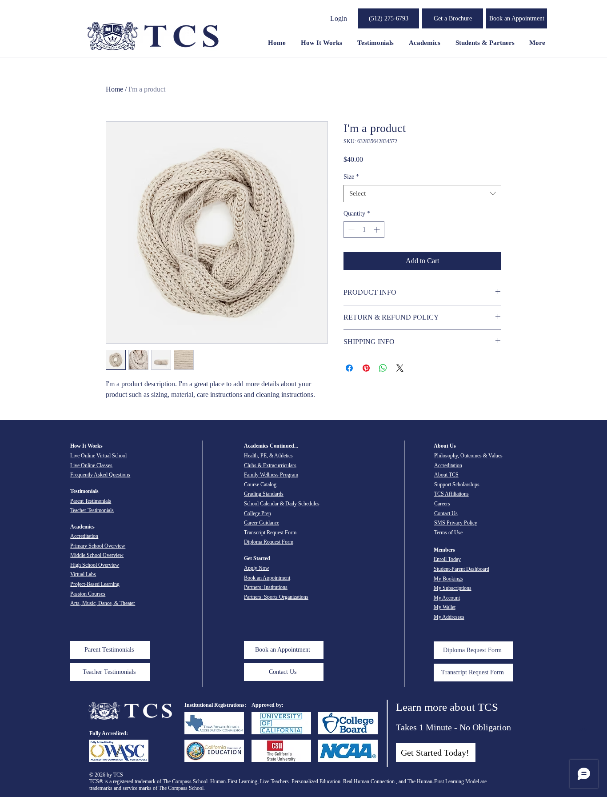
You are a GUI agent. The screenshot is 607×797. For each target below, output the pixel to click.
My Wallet (444, 607)
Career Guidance (261, 523)
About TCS (446, 475)
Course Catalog (260, 484)
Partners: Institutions (266, 587)
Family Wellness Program (271, 475)
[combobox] (422, 193)
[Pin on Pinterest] (366, 368)
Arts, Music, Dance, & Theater (102, 603)
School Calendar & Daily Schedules (281, 504)
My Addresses (449, 617)
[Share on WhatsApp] (383, 368)
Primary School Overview (97, 546)
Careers (442, 504)
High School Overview (94, 565)
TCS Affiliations (451, 494)
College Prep (257, 513)
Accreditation (84, 536)
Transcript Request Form (270, 532)
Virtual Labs (83, 574)
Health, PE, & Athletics (268, 456)
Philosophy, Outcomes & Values (468, 456)
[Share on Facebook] (349, 368)
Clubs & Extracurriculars (270, 465)
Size (351, 176)
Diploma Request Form (268, 542)
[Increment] (377, 229)
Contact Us (446, 513)
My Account (447, 598)
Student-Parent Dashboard (461, 569)
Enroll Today (447, 559)
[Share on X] (400, 368)
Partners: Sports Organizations (276, 597)
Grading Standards (264, 494)
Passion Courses (87, 594)
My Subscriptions (452, 588)
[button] (452, 18)
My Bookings (448, 579)
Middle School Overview (97, 555)
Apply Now (256, 568)
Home (114, 89)
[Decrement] (350, 229)
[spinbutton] (364, 229)
